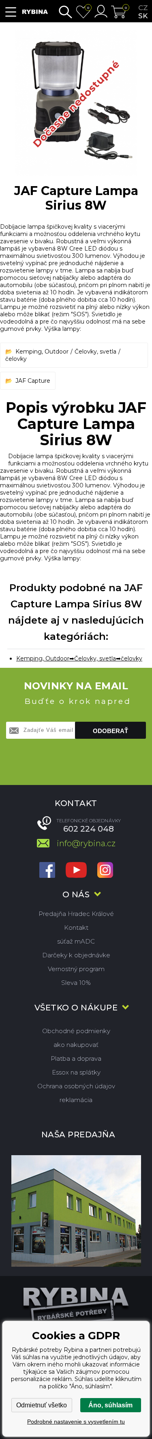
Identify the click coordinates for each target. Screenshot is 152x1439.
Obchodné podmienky (76, 1031)
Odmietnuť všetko (41, 1405)
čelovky (16, 358)
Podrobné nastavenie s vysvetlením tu (76, 1421)
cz (143, 8)
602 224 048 (88, 828)
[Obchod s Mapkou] (76, 1210)
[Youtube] (76, 870)
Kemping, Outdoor (42, 351)
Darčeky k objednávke (76, 955)
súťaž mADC (76, 941)
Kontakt (76, 927)
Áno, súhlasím (110, 1405)
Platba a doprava (76, 1058)
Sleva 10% (76, 982)
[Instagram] (105, 870)
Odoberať (110, 730)
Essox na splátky (76, 1072)
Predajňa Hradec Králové (76, 914)
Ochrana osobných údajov (76, 1086)
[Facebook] (47, 870)
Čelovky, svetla (95, 351)
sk (143, 16)
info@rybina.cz (86, 843)
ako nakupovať (76, 1045)
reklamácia (76, 1100)
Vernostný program (76, 969)
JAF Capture (32, 380)
